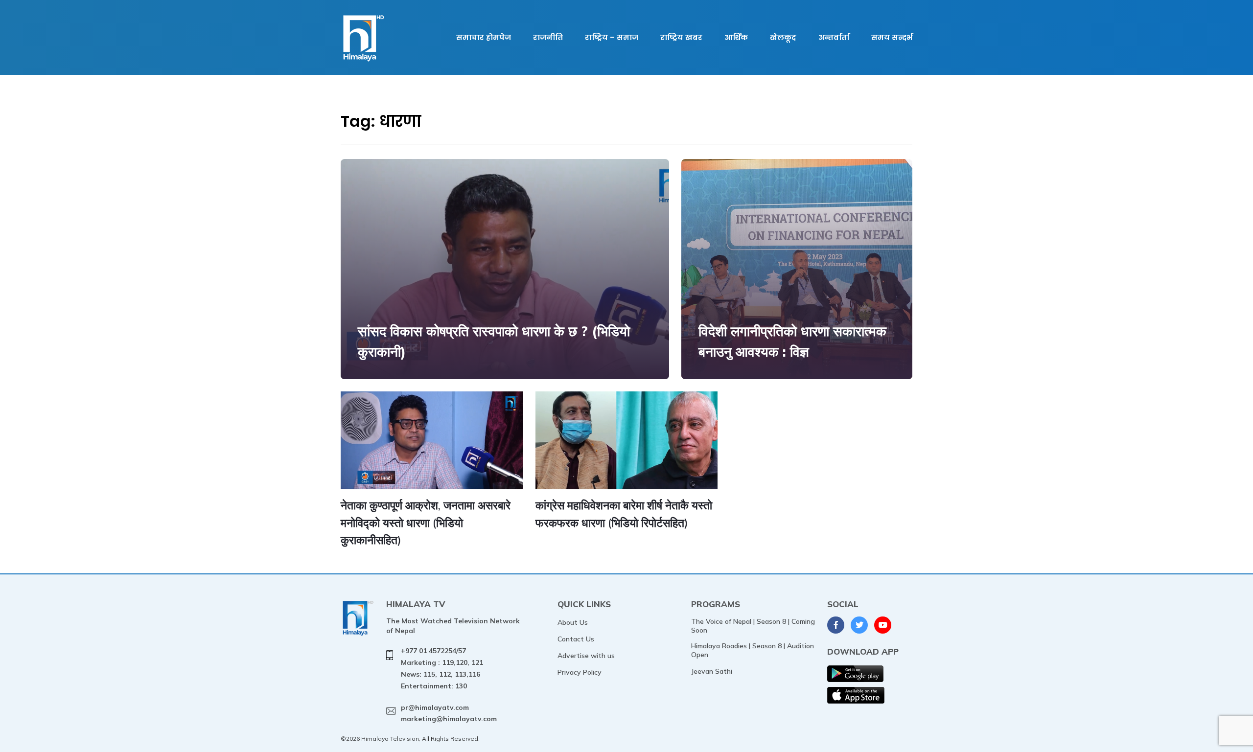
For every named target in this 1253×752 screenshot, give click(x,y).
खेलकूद (783, 37)
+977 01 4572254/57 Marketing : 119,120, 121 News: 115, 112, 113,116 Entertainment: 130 (442, 668)
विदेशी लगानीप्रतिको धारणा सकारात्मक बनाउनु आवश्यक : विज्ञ (792, 341)
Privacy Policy (579, 672)
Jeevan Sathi (711, 671)
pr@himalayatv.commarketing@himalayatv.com (449, 713)
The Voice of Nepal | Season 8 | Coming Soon (753, 626)
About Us (572, 622)
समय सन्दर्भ (891, 37)
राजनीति (548, 37)
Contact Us (575, 639)
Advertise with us (586, 655)
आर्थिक (736, 37)
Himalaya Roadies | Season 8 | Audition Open (752, 650)
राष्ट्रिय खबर (681, 37)
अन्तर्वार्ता (833, 37)
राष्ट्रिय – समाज (611, 37)
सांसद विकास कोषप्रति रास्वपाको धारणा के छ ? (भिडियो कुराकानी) (494, 341)
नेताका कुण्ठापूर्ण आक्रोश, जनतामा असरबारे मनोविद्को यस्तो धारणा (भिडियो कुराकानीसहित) (425, 522)
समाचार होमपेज (483, 37)
